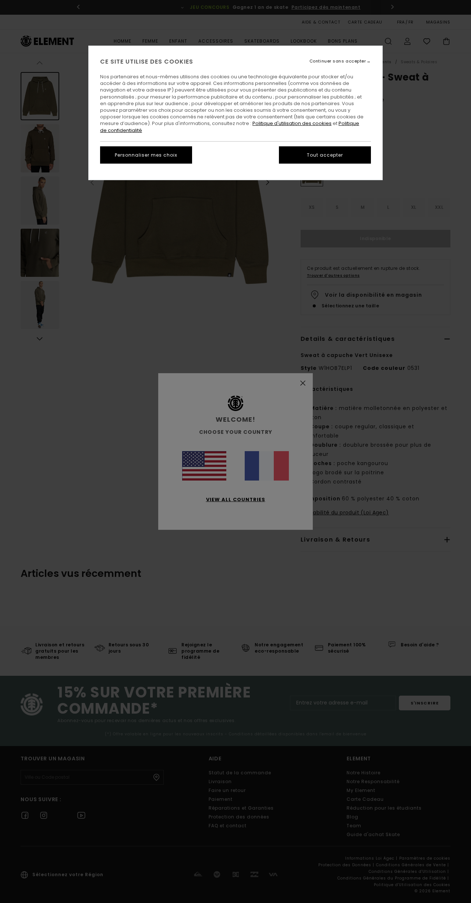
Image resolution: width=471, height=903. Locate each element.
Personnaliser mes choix (146, 155)
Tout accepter (325, 155)
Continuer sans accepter (337, 61)
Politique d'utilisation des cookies (292, 123)
